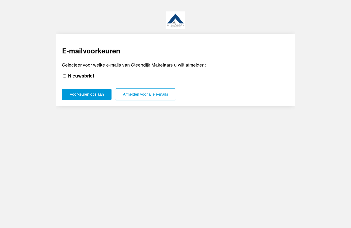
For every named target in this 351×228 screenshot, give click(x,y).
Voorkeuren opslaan (87, 94)
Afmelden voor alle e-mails (145, 94)
